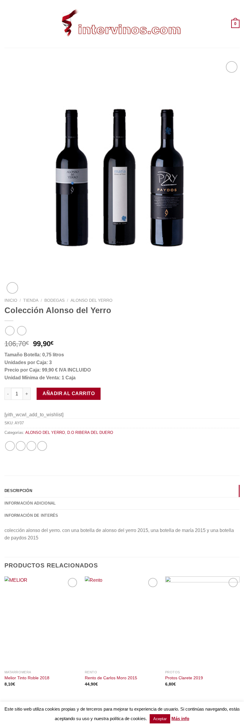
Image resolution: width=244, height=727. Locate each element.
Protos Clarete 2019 (184, 677)
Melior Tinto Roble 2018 (26, 677)
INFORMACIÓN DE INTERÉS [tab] (31, 515)
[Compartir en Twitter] (21, 446)
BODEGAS (54, 300)
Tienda (30, 300)
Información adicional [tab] (30, 503)
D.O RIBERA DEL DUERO (90, 432)
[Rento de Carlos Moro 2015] (122, 621)
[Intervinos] (122, 24)
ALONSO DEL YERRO (91, 300)
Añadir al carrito (69, 393)
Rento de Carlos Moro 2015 (111, 677)
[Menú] (8, 23)
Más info (180, 718)
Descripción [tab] (18, 490)
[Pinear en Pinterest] (42, 446)
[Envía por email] (31, 446)
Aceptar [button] (160, 719)
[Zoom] (12, 288)
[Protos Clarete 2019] (202, 621)
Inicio (10, 300)
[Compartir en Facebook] (10, 446)
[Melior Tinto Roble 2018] (41, 621)
